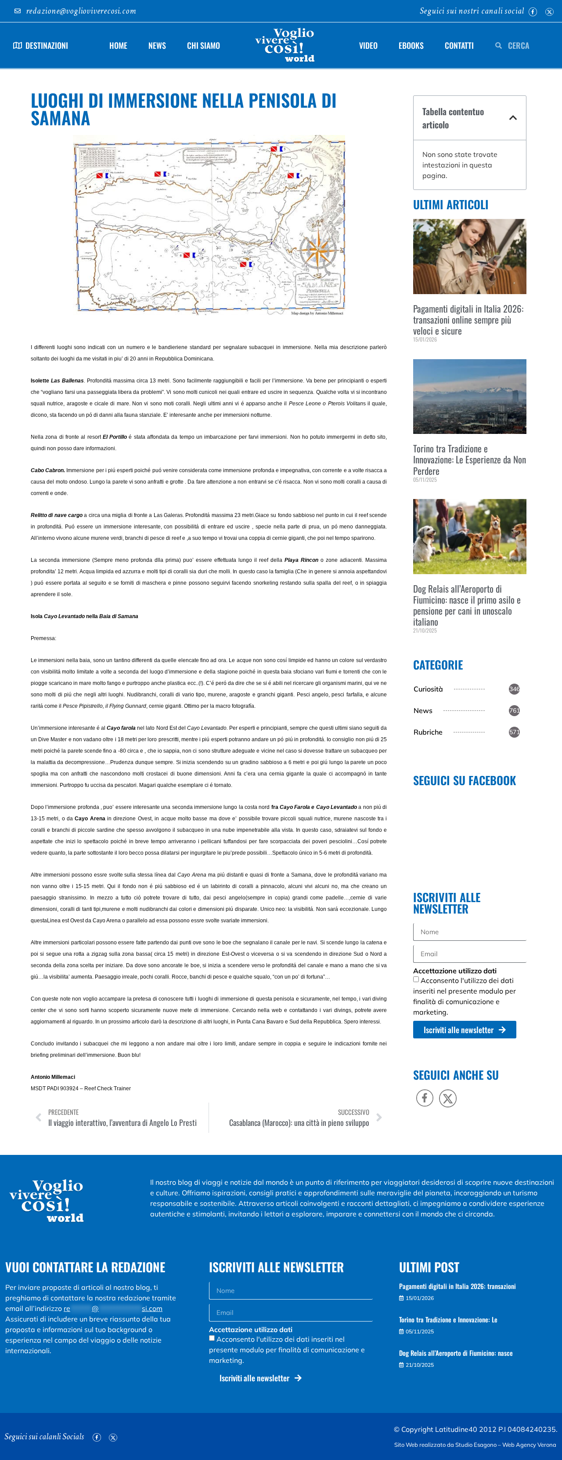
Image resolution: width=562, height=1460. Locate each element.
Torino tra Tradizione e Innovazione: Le (448, 1319)
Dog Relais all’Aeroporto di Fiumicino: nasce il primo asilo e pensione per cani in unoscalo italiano (467, 605)
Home (118, 45)
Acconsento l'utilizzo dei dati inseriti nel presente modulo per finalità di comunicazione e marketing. (287, 1350)
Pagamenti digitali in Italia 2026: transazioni (457, 1286)
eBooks (411, 45)
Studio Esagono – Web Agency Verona (506, 1444)
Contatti (459, 45)
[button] (513, 117)
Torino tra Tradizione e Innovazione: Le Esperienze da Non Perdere (469, 459)
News (157, 45)
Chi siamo (203, 45)
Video (368, 45)
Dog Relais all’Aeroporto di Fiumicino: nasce (456, 1353)
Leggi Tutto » (426, 354)
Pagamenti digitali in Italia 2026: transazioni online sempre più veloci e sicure (468, 319)
